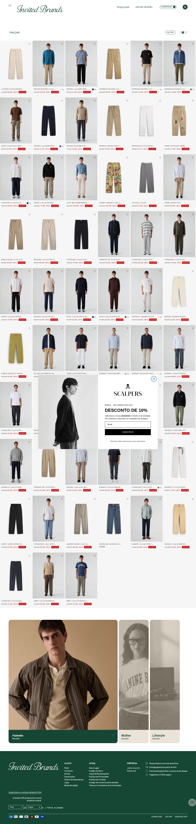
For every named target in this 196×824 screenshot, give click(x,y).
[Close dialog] (153, 379)
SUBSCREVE (128, 432)
